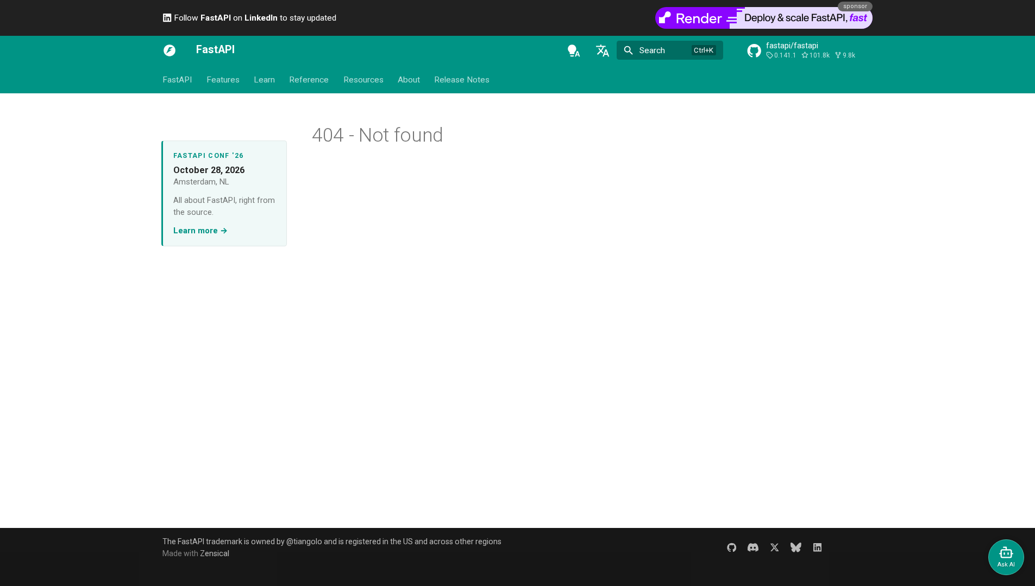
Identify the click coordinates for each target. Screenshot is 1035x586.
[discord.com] (752, 547)
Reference (309, 80)
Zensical (214, 553)
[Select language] (602, 50)
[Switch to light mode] (574, 50)
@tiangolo (304, 541)
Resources (363, 80)
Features (222, 80)
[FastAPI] (169, 50)
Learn (264, 80)
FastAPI (177, 80)
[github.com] (731, 547)
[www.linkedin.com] (817, 547)
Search (652, 50)
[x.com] (774, 547)
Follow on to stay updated (254, 18)
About (409, 80)
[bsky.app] (796, 547)
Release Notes (462, 80)
